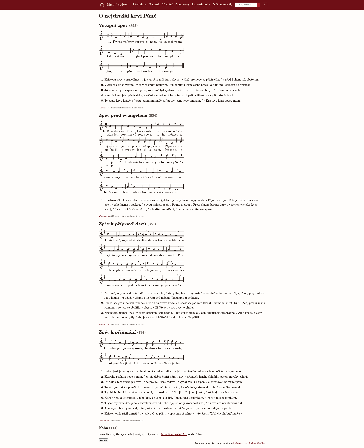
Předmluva (140, 4)
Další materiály (222, 4)
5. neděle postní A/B (174, 434)
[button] (180, 49)
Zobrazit (103, 440)
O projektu (182, 4)
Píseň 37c (104, 108)
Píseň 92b (104, 421)
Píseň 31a (104, 325)
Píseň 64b (104, 217)
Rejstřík (154, 4)
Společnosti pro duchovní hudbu (248, 443)
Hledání (167, 4)
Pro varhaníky (201, 4)
